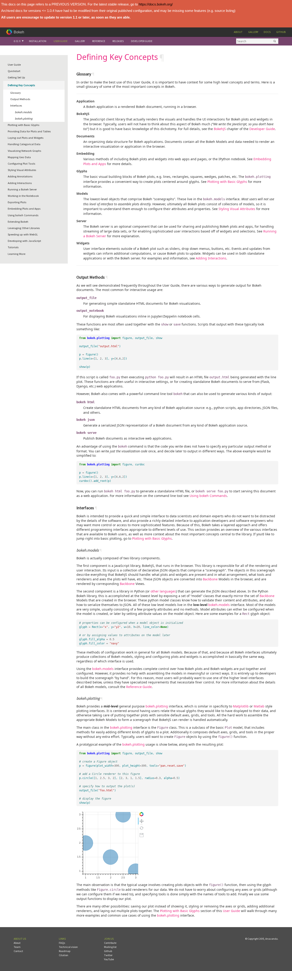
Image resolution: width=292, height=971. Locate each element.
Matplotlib (241, 706)
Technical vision (68, 947)
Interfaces (16, 105)
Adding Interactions (20, 183)
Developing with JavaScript (24, 241)
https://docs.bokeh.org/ (156, 4)
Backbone (210, 579)
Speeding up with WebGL (23, 234)
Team (17, 947)
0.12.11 (17, 41)
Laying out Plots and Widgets (25, 137)
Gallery (253, 32)
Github (281, 32)
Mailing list (110, 947)
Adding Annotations (20, 176)
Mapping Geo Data (19, 157)
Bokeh (19, 32)
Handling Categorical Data (24, 144)
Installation (37, 41)
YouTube (109, 959)
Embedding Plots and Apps (24, 208)
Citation (63, 955)
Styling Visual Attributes (22, 170)
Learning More (16, 254)
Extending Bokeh (18, 221)
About (238, 32)
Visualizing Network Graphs (24, 150)
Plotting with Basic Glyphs (23, 125)
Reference (98, 41)
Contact (18, 951)
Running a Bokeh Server (22, 189)
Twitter (108, 955)
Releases (118, 41)
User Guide (61, 41)
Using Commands (23, 215)
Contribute (110, 942)
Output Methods (20, 99)
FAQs (62, 942)
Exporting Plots (17, 202)
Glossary (15, 92)
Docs (267, 32)
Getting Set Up (16, 77)
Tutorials (13, 247)
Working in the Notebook (23, 195)
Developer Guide (141, 41)
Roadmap (64, 951)
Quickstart (14, 71)
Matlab (259, 706)
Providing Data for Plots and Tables (29, 131)
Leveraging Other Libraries (24, 228)
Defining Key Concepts (21, 85)
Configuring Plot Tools (21, 163)
